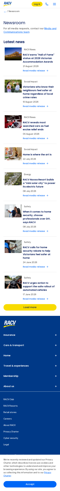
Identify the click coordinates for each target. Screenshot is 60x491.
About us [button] (8, 386)
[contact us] (47, 4)
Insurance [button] (9, 335)
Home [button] (6, 355)
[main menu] (54, 4)
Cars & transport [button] (13, 345)
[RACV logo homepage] (7, 4)
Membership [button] (10, 376)
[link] (13, 324)
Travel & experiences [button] (16, 365)
